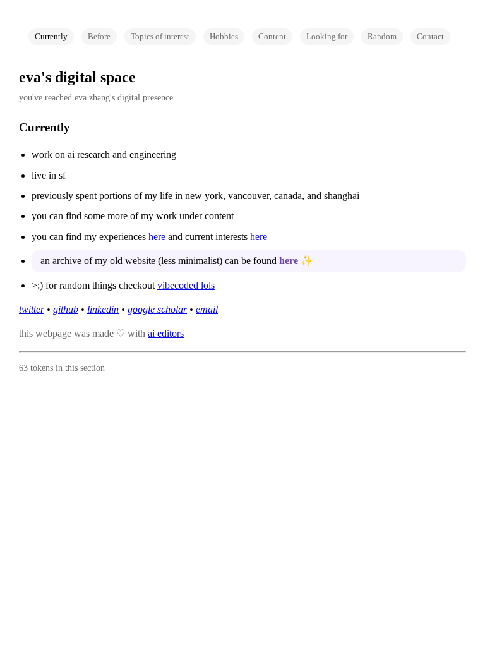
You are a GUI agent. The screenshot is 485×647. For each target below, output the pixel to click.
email (207, 309)
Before (99, 36)
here (156, 236)
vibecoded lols (186, 285)
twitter (31, 309)
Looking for (326, 36)
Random (382, 36)
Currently (51, 36)
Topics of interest (160, 36)
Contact (430, 36)
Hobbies (224, 36)
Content (272, 36)
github (65, 309)
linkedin (103, 309)
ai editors (166, 333)
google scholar (157, 309)
